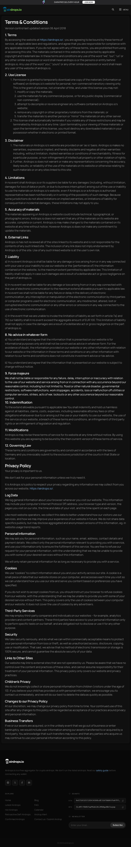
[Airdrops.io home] (14, 761)
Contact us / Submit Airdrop (48, 819)
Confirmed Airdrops (15, 819)
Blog (36, 800)
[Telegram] (8, 783)
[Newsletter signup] (29, 783)
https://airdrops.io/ (51, 40)
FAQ (36, 805)
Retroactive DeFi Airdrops (18, 814)
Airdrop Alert (40, 814)
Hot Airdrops (11, 809)
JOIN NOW (88, 2)
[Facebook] (22, 783)
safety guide (102, 770)
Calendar (39, 809)
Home (8, 800)
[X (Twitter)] (15, 783)
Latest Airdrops (12, 805)
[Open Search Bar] (113, 9)
